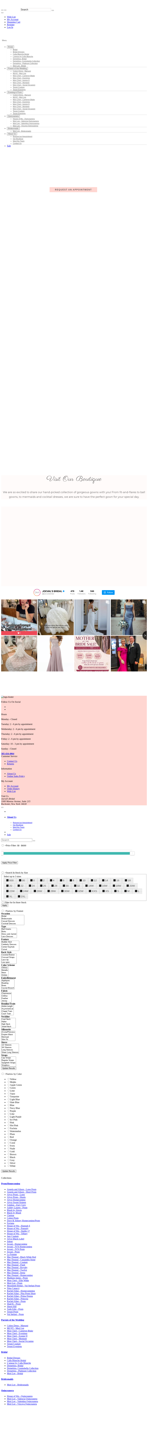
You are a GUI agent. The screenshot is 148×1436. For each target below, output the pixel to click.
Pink (12, 1122)
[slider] (132, 853)
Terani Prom (12, 1311)
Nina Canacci (13, 1288)
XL (10, 896)
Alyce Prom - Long (16, 1194)
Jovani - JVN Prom (16, 1249)
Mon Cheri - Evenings (17, 1333)
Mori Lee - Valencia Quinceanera (22, 1399)
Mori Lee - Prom (14, 1283)
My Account (12, 19)
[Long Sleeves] (10, 1050)
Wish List (11, 17)
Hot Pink (14, 1125)
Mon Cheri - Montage (17, 1338)
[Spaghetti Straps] (8, 1063)
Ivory (12, 1145)
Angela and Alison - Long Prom (21, 1189)
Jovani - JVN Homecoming (19, 1246)
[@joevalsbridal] (37, 592)
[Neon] (4, 973)
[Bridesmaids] (12, 919)
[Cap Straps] (8, 1058)
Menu (4, 40)
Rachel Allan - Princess (17, 1298)
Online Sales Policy (16, 776)
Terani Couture (14, 1344)
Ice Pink (13, 1119)
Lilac (12, 1114)
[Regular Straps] (8, 1060)
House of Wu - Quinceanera (20, 1396)
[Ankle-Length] (7, 1006)
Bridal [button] (4, 1352)
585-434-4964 (7, 753)
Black (12, 1157)
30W (67, 891)
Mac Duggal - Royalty (17, 1267)
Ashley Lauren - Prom (17, 1207)
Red (12, 1137)
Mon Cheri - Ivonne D (17, 1336)
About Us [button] (11, 817)
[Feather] (6, 998)
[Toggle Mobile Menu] (2, 807)
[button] (10, 46)
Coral (12, 1143)
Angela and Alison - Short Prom (21, 1192)
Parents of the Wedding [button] (12, 1320)
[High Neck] (8, 1024)
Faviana (10, 1223)
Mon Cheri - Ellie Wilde (18, 1280)
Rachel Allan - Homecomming (21, 1291)
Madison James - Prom (17, 1278)
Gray (12, 1160)
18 (129, 880)
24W (25, 891)
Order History (13, 788)
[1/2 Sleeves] (10, 1045)
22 (22, 885)
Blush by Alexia (14, 1210)
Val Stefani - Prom (15, 1314)
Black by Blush (14, 1213)
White (12, 1166)
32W (80, 891)
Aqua (12, 1093)
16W (104, 885)
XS (107, 891)
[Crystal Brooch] (7, 988)
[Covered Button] (8, 955)
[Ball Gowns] (9, 929)
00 (23, 880)
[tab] (77, 817)
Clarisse (10, 1215)
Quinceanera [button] (7, 1390)
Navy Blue (15, 1108)
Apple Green (16, 1085)
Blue (12, 1105)
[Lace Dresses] (9, 936)
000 (11, 880)
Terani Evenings (14, 1346)
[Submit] (53, 10)
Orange (13, 1140)
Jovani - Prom (13, 1252)
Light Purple (15, 1117)
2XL (23, 896)
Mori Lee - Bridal (15, 1373)
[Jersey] (6, 1001)
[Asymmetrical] (7, 1009)
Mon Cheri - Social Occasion (20, 1341)
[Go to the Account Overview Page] (2, 12)
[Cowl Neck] (8, 1019)
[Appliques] (7, 980)
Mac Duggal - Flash (16, 1265)
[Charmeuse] (6, 993)
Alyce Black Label (15, 1239)
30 (67, 885)
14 (106, 880)
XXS (94, 891)
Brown (13, 1154)
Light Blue (15, 1099)
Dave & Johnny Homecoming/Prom (23, 1220)
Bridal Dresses (13, 1358)
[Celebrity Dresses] (10, 944)
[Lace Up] (8, 960)
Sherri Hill (11, 1306)
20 (10, 885)
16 (117, 880)
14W (91, 885)
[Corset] (10, 949)
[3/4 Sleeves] (10, 1047)
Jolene (10, 1241)
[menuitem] (13, 17)
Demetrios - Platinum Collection (21, 1371)
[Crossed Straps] (8, 957)
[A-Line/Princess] (8, 1032)
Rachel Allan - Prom (16, 1301)
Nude (12, 1148)
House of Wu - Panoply (17, 1228)
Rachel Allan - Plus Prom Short (21, 1293)
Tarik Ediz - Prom (15, 1309)
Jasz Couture (13, 1236)
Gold (12, 1151)
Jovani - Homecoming (17, 1244)
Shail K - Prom (14, 1304)
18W (118, 885)
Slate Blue (14, 1102)
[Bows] (7, 985)
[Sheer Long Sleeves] (10, 1052)
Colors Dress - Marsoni (17, 1325)
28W (53, 891)
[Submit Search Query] (34, 840)
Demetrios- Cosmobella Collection (22, 1368)
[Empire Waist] (8, 1034)
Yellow (13, 1079)
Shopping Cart (13, 22)
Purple (13, 1111)
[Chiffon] (6, 996)
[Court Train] (7, 1014)
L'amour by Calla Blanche (19, 1363)
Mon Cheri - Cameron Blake (20, 1331)
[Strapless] (8, 1065)
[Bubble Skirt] (10, 942)
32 (78, 885)
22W (12, 891)
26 (44, 885)
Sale (9, 834)
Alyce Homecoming (16, 1200)
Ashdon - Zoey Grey (16, 1205)
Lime (12, 1091)
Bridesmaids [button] (7, 1379)
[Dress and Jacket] (9, 934)
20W (132, 885)
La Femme (12, 1254)
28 (55, 885)
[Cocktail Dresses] (12, 923)
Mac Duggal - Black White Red (21, 1257)
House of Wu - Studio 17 (18, 1231)
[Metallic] (4, 970)
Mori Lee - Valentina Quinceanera (22, 1401)
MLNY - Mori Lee (15, 1328)
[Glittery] (4, 968)
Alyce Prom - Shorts (16, 1197)
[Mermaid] (8, 1037)
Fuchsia (13, 1128)
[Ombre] (4, 975)
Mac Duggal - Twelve (17, 1270)
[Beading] (7, 983)
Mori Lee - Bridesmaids (18, 1385)
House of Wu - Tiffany (17, 1233)
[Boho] (9, 931)
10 (84, 880)
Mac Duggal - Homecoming (20, 1275)
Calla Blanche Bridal (16, 1360)
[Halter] (8, 1022)
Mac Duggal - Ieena (16, 1272)
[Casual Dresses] (12, 921)
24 (33, 885)
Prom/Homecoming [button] (10, 1183)
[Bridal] (12, 916)
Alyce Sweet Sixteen (16, 1202)
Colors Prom (12, 1218)
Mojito (13, 1082)
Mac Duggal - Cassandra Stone (21, 1259)
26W (39, 891)
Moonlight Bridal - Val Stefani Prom (23, 1285)
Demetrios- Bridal (15, 1365)
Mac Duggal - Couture (17, 1262)
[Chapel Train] (7, 1011)
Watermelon (15, 1131)
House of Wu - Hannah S (18, 1226)
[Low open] (8, 962)
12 (95, 880)
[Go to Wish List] (5, 10)
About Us (11, 773)
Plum (12, 1134)
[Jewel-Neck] (8, 1026)
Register (10, 24)
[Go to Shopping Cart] (2, 10)
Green (13, 1088)
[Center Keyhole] (10, 947)
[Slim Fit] (8, 1039)
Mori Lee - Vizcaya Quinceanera (22, 1404)
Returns (10, 764)
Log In (10, 27)
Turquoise (14, 1096)
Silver (12, 1163)
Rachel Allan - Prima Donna (20, 1296)
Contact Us (12, 761)
